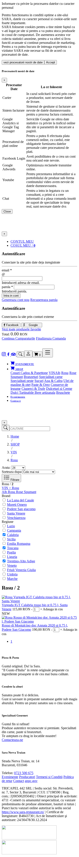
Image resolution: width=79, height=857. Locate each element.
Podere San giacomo (21, 509)
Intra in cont (11, 295)
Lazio (11, 526)
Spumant (17, 377)
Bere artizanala (45, 392)
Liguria (12, 557)
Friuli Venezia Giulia (21, 570)
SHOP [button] (19, 369)
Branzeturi (31, 377)
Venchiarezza (16, 518)
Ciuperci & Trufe (33, 388)
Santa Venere (16, 513)
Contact (16, 400)
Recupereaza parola (43, 300)
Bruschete (63, 392)
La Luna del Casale (20, 500)
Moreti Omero (17, 504)
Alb (57, 373)
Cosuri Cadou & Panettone (29, 373)
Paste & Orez (40, 385)
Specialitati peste (22, 381)
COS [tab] (23, 245)
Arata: (6, 467)
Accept (50, 62)
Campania (14, 530)
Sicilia (11, 539)
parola (7, 287)
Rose (72, 373)
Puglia (11, 552)
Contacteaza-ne (12, 740)
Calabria (13, 535)
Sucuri (38, 381)
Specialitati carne (51, 377)
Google (32, 325)
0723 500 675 (23, 773)
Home (15, 436)
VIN (52, 373)
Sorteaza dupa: (12, 472)
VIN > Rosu (10, 488)
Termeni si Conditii (49, 777)
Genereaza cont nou (15, 300)
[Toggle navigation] (47, 352)
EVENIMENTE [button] (24, 364)
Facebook (12, 325)
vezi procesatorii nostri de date (23, 62)
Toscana (12, 548)
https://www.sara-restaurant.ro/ (23, 812)
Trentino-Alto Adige (21, 561)
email (7, 270)
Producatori (27, 777)
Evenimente (18, 397)
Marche (12, 579)
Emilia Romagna (18, 543)
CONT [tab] (22, 241)
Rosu (64, 373)
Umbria (12, 574)
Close (7, 211)
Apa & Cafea (53, 381)
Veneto (12, 565)
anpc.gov (31, 781)
